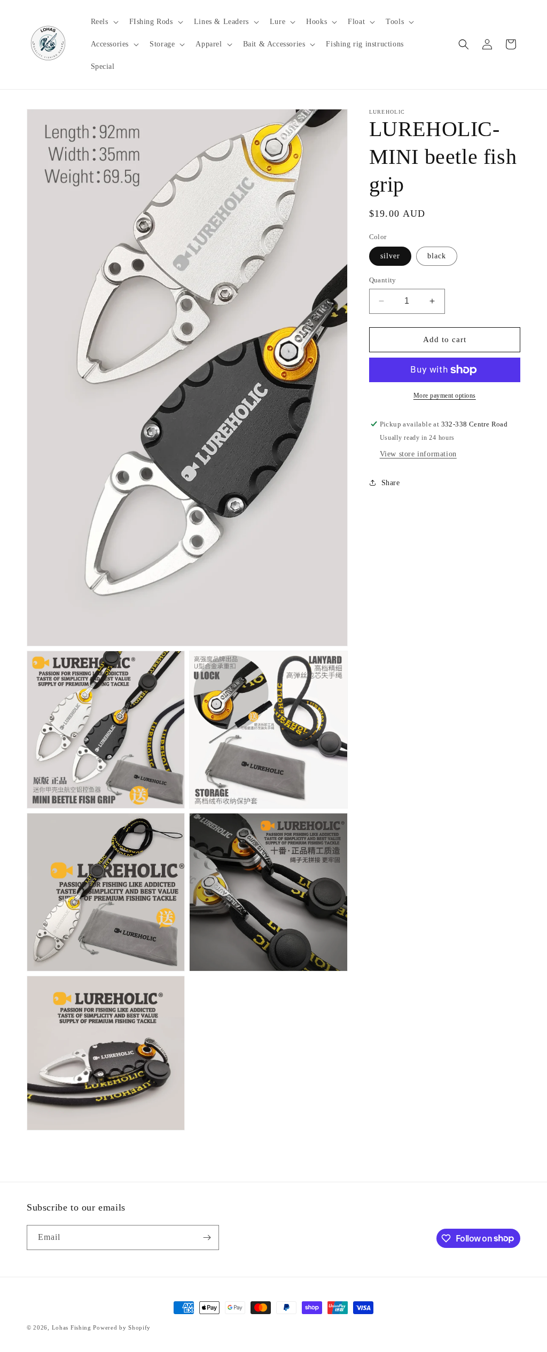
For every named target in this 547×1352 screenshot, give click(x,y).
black (436, 256)
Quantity (382, 280)
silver (390, 256)
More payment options (444, 395)
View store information (418, 454)
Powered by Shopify (122, 1327)
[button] (103, 22)
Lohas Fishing (71, 1327)
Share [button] (390, 483)
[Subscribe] (206, 1237)
